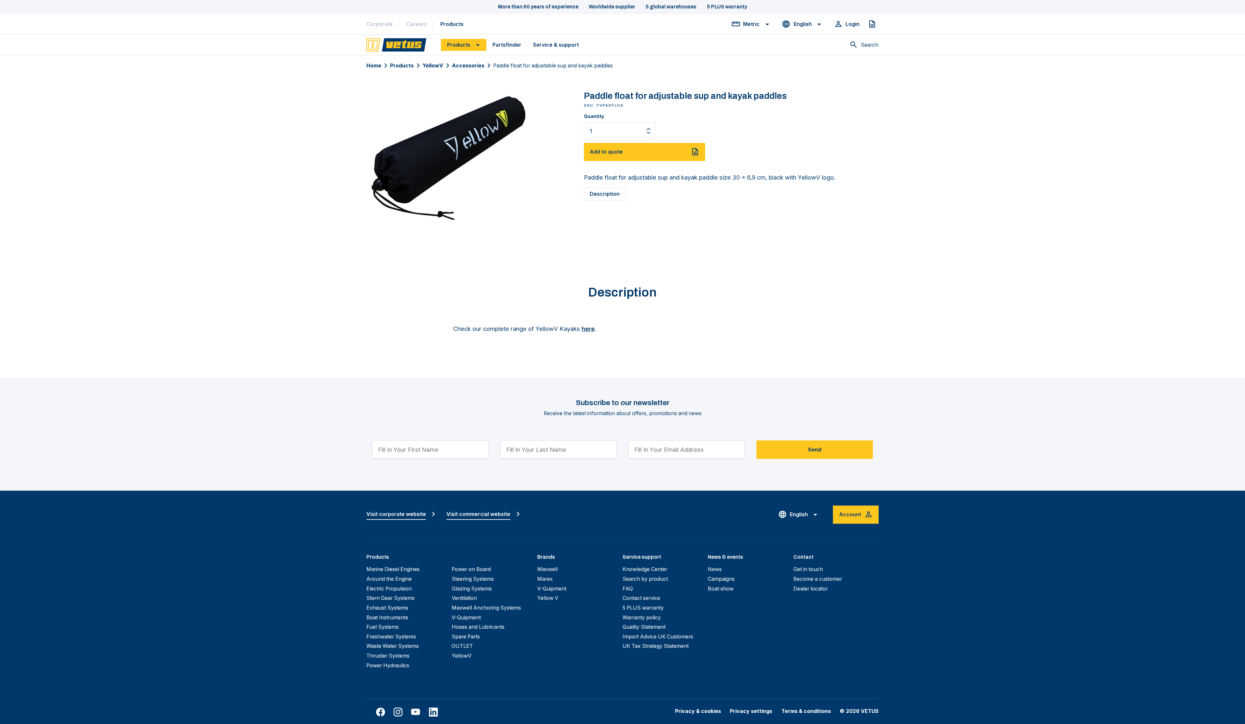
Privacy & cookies (698, 711)
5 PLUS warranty (643, 608)
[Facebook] (380, 712)
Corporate (379, 24)
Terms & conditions (806, 711)
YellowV (432, 66)
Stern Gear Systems (390, 598)
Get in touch (808, 569)
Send (814, 450)
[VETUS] (396, 44)
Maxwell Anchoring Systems (486, 608)
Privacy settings (751, 711)
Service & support (556, 45)
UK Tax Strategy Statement (655, 646)
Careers (416, 24)
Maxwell (547, 569)
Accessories (468, 66)
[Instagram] (398, 712)
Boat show (721, 589)
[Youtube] (415, 712)
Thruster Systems (387, 656)
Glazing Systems (472, 589)
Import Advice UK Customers (657, 637)
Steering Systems (473, 579)
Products (452, 24)
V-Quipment (466, 617)
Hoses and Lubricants (478, 627)
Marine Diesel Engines (393, 569)
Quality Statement (644, 627)
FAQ (627, 589)
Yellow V (547, 598)
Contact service (641, 598)
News (715, 569)
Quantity (594, 116)
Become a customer (817, 579)
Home (373, 66)
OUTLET (462, 646)
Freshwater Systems (391, 637)
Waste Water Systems (392, 646)
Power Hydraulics (387, 665)
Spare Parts (466, 637)
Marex (545, 579)
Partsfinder (506, 45)
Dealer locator (810, 589)
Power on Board (471, 569)
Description (605, 194)
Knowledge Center (644, 569)
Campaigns (721, 579)
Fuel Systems (382, 627)
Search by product (645, 579)
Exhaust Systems (387, 608)
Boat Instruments (387, 617)
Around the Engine (389, 579)
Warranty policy (641, 617)
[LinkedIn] (433, 712)
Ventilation (464, 598)
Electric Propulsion (389, 589)
